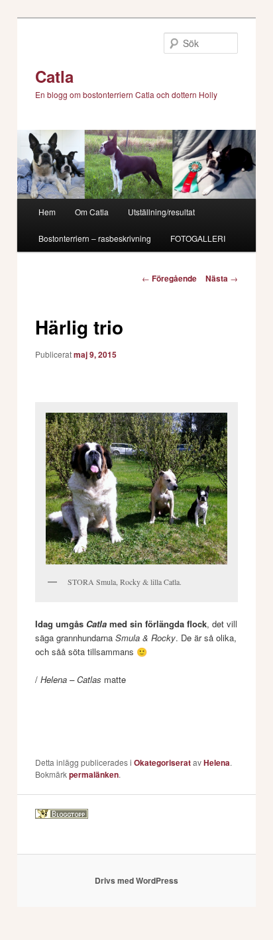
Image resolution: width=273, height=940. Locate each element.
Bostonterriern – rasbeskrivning (94, 238)
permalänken (94, 774)
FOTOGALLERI (197, 238)
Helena (216, 762)
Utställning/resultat (161, 211)
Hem (47, 211)
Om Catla (92, 211)
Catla (54, 76)
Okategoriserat (162, 762)
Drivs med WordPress (136, 880)
